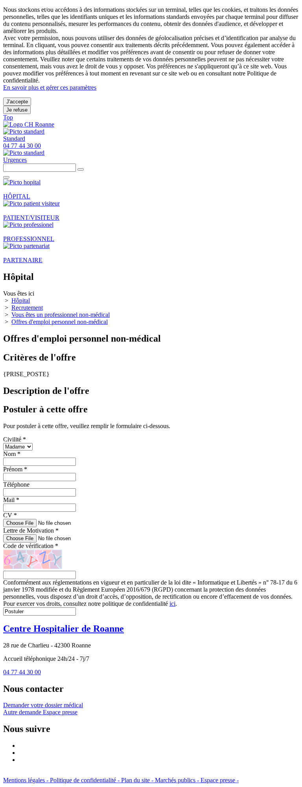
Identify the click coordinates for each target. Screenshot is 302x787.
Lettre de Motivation (31, 530)
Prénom (15, 469)
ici (172, 603)
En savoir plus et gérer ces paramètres (49, 87)
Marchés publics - (178, 780)
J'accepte (17, 102)
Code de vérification (30, 545)
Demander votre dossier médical (43, 705)
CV (10, 515)
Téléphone (16, 484)
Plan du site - (138, 780)
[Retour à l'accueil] (28, 124)
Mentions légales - (26, 780)
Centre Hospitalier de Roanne (63, 628)
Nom (11, 454)
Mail (11, 499)
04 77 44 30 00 (22, 672)
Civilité (14, 439)
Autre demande (23, 712)
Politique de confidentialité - (85, 780)
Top (8, 117)
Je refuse (17, 110)
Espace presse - (220, 780)
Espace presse (60, 712)
